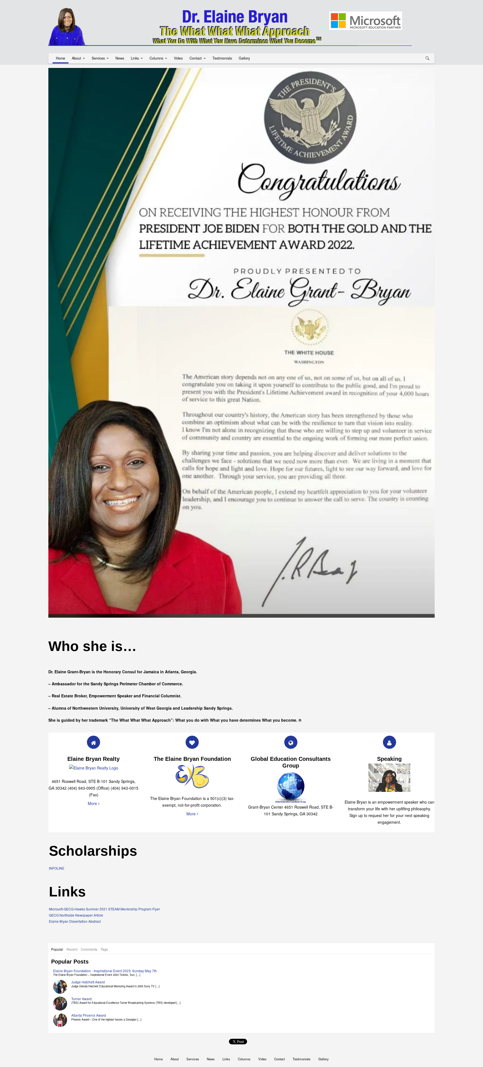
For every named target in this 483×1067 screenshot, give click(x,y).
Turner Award (81, 999)
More (93, 803)
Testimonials (222, 58)
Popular (57, 949)
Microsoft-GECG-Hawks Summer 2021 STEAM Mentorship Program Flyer (104, 909)
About (76, 58)
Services (98, 58)
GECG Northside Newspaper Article (76, 915)
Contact (196, 58)
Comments (89, 949)
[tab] (57, 949)
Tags (104, 949)
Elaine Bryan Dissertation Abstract (75, 921)
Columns (156, 58)
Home (60, 58)
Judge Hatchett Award (88, 982)
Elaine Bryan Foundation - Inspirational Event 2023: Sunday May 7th (105, 971)
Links (135, 58)
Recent (72, 949)
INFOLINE (56, 868)
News (119, 58)
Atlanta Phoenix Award (88, 1015)
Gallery (244, 58)
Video (178, 58)
